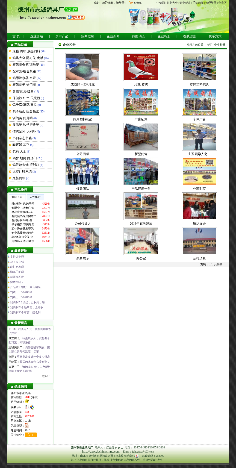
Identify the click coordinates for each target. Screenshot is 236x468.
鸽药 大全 (19, 151)
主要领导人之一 (199, 154)
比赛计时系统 (22, 171)
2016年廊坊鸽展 (141, 223)
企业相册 (164, 36)
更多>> (45, 376)
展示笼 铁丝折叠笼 (25, 125)
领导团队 (82, 189)
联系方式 (215, 36)
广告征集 (141, 119)
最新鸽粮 (18, 178)
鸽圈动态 (138, 36)
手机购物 (198, 2)
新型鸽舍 (141, 154)
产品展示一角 (141, 189)
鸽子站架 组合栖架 (25, 111)
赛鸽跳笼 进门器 (24, 84)
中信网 (160, 2)
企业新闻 (113, 36)
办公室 (141, 258)
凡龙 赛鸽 (141, 84)
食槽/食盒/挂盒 (23, 91)
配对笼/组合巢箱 (24, 71)
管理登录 (210, 2)
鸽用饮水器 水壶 (24, 78)
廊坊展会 (199, 223)
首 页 (16, 36)
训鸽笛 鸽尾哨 (22, 118)
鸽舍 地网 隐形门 (24, 158)
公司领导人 (83, 223)
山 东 (28, 420)
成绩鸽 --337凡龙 (83, 84)
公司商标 (82, 154)
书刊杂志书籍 (22, 138)
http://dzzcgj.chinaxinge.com (43, 17)
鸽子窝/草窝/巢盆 (24, 104)
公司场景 (199, 258)
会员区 (222, 2)
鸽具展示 (82, 258)
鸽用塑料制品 (82, 119)
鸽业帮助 (185, 2)
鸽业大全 (172, 2)
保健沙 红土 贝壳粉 (26, 98)
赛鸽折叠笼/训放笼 (25, 64)
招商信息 (87, 36)
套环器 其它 (21, 145)
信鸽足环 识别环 (24, 131)
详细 (34, 397)
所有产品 (62, 36)
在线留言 (189, 36)
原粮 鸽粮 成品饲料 (26, 51)
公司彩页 (199, 189)
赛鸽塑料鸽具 (199, 84)
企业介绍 (36, 36)
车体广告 (199, 119)
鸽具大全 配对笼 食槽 (27, 58)
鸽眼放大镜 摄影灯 (25, 165)
